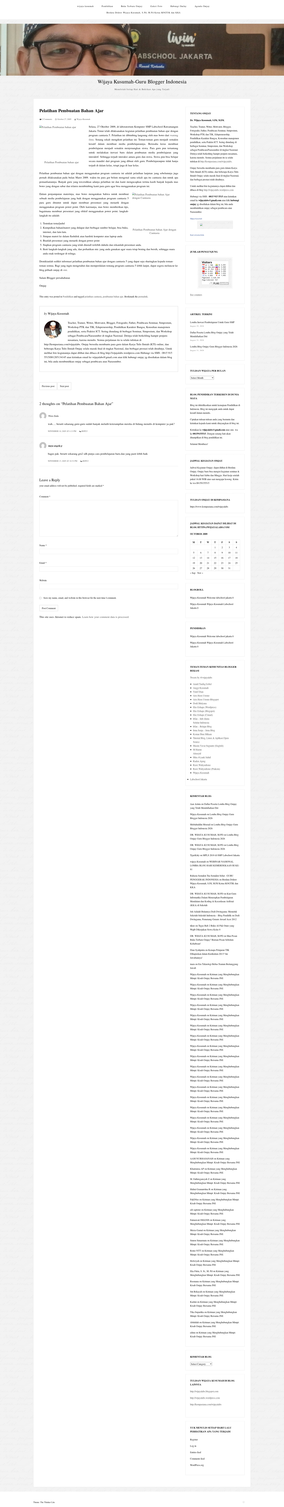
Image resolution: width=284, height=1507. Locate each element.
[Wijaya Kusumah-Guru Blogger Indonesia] (142, 50)
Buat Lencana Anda (197, 235)
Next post (64, 386)
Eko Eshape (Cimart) (203, 714)
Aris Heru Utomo (201, 695)
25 (236, 562)
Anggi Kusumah (201, 687)
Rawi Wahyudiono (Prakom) (206, 768)
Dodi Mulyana (200, 703)
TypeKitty (194, 855)
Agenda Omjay (202, 6)
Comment (44, 496)
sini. (65, 270)
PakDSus (194, 1199)
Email (43, 562)
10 (229, 552)
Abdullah (194, 1322)
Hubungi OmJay (178, 6)
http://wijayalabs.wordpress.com (219, 189)
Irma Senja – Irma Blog (204, 730)
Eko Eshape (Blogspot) (204, 710)
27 (201, 568)
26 (194, 568)
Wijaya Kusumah (83, 119)
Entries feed (195, 1452)
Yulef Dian (198, 691)
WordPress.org (197, 1465)
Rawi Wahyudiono (202, 764)
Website (43, 580)
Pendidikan (107, 6)
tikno (192, 925)
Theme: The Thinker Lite (44, 1502)
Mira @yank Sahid (202, 757)
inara (192, 964)
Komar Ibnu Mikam (202, 734)
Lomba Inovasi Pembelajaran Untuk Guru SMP (212, 322)
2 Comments (47, 119)
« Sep (192, 572)
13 (201, 557)
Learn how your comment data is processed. (105, 617)
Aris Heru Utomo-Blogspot (206, 699)
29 (215, 568)
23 (222, 562)
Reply (85, 431)
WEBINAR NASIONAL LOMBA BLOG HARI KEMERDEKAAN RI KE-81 (214, 865)
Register (194, 1439)
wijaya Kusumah (198, 861)
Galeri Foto (156, 6)
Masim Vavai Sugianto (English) (208, 745)
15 (215, 557)
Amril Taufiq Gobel (202, 683)
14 (208, 557)
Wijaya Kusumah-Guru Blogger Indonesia (142, 81)
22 (215, 562)
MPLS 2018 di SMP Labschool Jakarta (221, 855)
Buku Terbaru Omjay (131, 6)
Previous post (48, 386)
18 (236, 557)
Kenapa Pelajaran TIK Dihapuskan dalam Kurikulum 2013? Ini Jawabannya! (209, 953)
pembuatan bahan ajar (113, 296)
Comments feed (197, 1458)
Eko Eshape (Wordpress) (204, 707)
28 (208, 568)
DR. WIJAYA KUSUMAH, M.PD (206, 834)
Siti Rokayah (196, 1291)
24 (229, 562)
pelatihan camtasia (93, 296)
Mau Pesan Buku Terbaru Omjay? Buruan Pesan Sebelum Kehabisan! (213, 939)
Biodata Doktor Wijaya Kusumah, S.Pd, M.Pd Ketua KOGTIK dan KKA (143, 12)
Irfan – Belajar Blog (202, 726)
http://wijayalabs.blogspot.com (204, 1391)
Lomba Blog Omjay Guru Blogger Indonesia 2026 (213, 346)
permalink (143, 296)
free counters (196, 294)
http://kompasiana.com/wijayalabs (216, 161)
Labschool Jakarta (198, 779)
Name (43, 545)
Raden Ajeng (199, 761)
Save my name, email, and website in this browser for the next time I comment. (79, 597)
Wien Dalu (53, 416)
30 (222, 568)
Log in (193, 1445)
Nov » (200, 572)
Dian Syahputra (197, 949)
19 (194, 562)
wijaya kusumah (85, 6)
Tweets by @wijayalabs (201, 677)
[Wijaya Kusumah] (215, 225)
